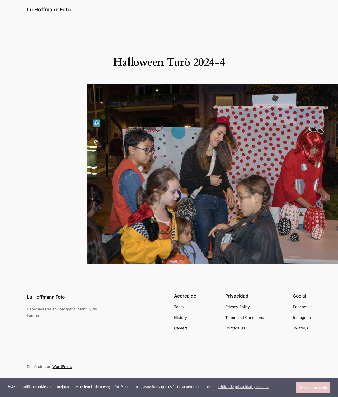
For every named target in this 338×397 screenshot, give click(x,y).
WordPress (62, 366)
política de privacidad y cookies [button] (243, 386)
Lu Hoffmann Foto (49, 9)
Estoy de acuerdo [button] (313, 387)
